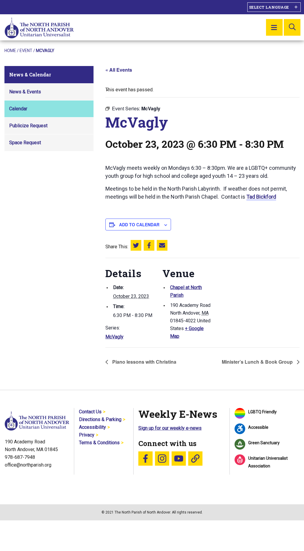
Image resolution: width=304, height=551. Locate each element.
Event (26, 50)
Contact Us (90, 412)
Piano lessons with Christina (143, 361)
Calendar (18, 109)
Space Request (25, 142)
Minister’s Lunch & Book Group (258, 361)
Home (10, 50)
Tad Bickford (261, 197)
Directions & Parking (100, 419)
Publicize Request (28, 125)
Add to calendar (139, 224)
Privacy (86, 435)
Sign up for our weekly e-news (170, 428)
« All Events (118, 69)
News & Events (25, 92)
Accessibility (92, 427)
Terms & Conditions (99, 442)
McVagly (114, 337)
